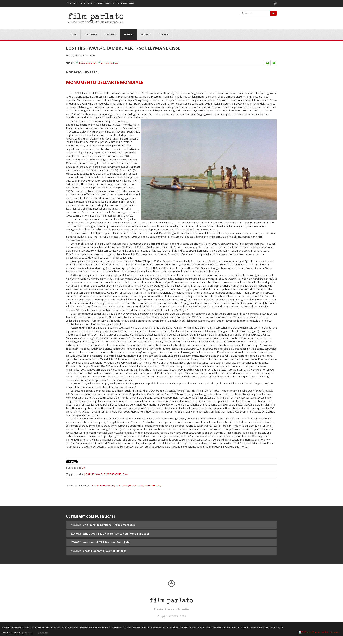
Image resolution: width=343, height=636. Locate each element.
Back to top (171, 583)
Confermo (42, 632)
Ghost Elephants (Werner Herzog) (104, 551)
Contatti (110, 34)
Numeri (128, 34)
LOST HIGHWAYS (93, 474)
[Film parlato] (96, 17)
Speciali (146, 34)
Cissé (125, 474)
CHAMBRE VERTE (112, 474)
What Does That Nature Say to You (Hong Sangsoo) (116, 533)
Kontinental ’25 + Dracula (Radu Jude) (106, 542)
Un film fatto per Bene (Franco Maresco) (109, 524)
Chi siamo (90, 34)
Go (273, 13)
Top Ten (163, 34)
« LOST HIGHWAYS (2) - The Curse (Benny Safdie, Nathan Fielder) (126, 485)
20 (83, 467)
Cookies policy (276, 627)
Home (73, 34)
